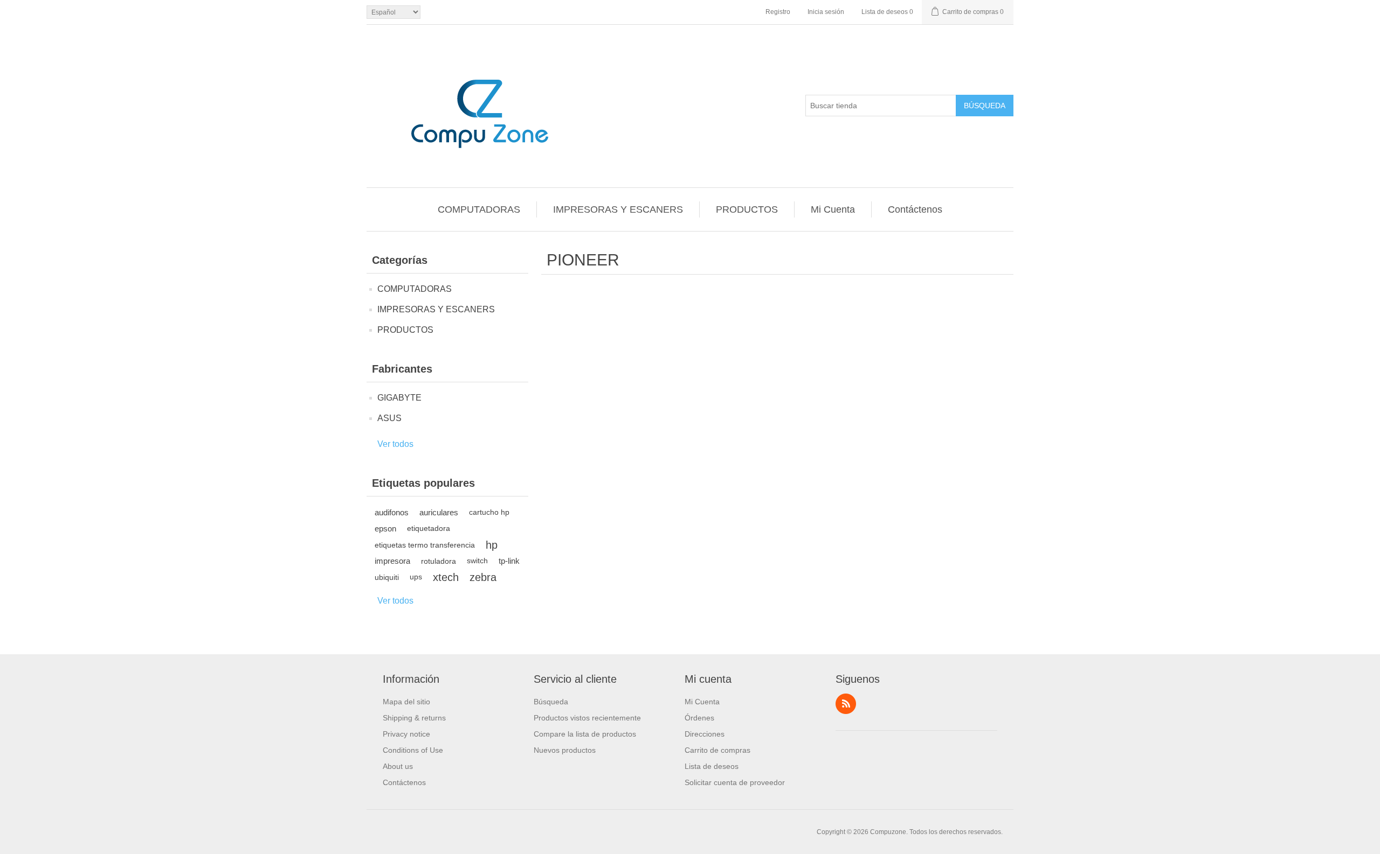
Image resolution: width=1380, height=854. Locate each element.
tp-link (509, 560)
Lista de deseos (712, 766)
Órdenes (699, 717)
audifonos (392, 512)
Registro (777, 12)
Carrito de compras (717, 750)
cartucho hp (489, 512)
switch (477, 561)
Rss (846, 704)
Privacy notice (406, 734)
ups (416, 577)
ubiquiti (387, 577)
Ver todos (395, 444)
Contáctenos (915, 209)
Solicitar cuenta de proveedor (735, 782)
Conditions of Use (413, 750)
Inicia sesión (826, 12)
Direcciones (704, 734)
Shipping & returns (414, 717)
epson (385, 528)
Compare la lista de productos (585, 734)
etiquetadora (428, 528)
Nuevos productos (565, 750)
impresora (392, 560)
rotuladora (438, 561)
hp (492, 545)
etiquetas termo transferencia (425, 545)
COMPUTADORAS (479, 209)
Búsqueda (984, 105)
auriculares (438, 512)
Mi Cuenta (833, 209)
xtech (446, 577)
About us (398, 766)
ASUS (389, 418)
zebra (483, 577)
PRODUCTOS (747, 209)
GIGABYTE (399, 397)
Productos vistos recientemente (587, 717)
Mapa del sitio (406, 701)
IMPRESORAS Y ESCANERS (618, 209)
